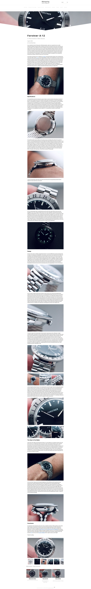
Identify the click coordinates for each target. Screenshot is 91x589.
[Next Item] (61, 548)
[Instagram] (54, 587)
